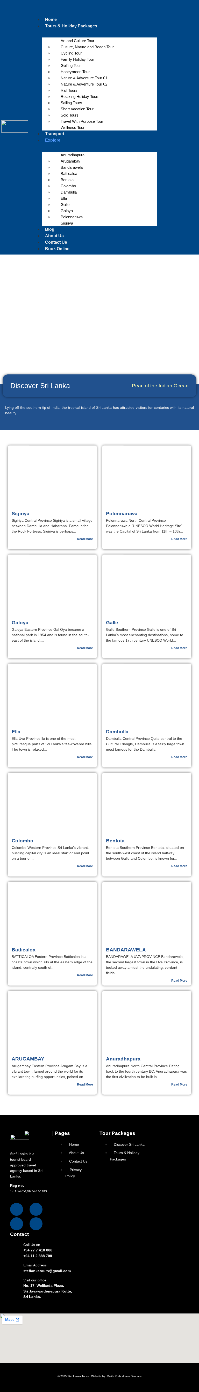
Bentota (67, 180)
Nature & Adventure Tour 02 (84, 84)
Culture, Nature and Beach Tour (87, 47)
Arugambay (70, 161)
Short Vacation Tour (77, 109)
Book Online (57, 249)
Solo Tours (70, 115)
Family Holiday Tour (77, 59)
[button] (94, 9)
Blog (49, 229)
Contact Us (56, 242)
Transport (54, 134)
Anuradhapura (72, 155)
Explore (52, 140)
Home (51, 19)
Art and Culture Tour (77, 41)
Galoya (67, 211)
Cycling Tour (71, 53)
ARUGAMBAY (28, 1059)
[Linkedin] (36, 1223)
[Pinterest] (16, 1223)
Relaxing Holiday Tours (80, 96)
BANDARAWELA (126, 949)
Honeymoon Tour (75, 72)
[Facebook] (16, 1209)
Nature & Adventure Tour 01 (84, 78)
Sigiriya (67, 223)
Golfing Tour (71, 65)
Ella (64, 198)
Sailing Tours (71, 103)
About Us (54, 236)
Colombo (68, 186)
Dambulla (69, 192)
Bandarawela (72, 167)
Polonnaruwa (72, 217)
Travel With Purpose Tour (82, 121)
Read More (85, 539)
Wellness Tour (72, 127)
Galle (65, 204)
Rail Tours (69, 90)
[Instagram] (36, 1209)
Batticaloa (69, 173)
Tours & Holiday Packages (71, 26)
